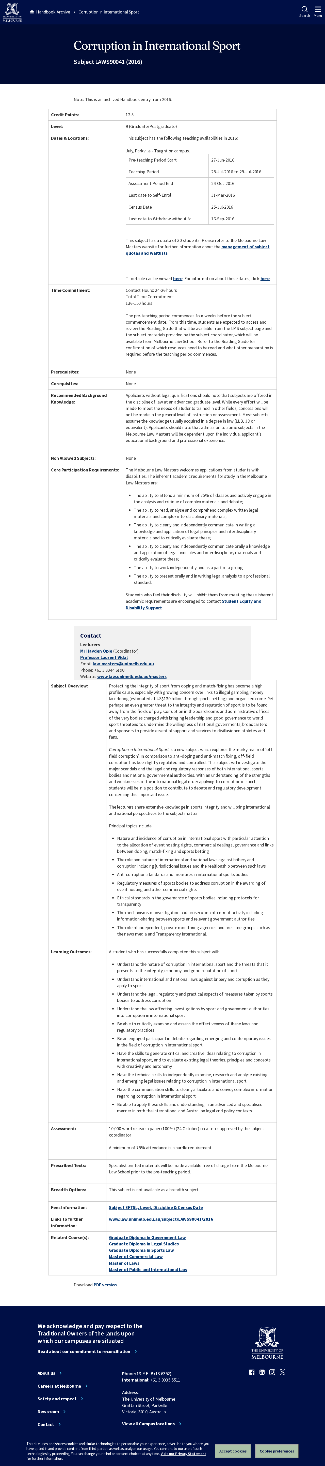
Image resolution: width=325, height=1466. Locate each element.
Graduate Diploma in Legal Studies (144, 1244)
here (177, 278)
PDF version (105, 1285)
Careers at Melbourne (59, 1386)
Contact (46, 1424)
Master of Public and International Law (148, 1269)
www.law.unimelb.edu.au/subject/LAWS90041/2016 (161, 1219)
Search (304, 15)
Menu (318, 15)
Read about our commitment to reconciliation (84, 1351)
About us (46, 1373)
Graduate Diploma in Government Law (147, 1237)
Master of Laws (124, 1263)
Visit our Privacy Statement (183, 1453)
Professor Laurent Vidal (104, 657)
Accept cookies (233, 1451)
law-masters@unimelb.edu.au (123, 664)
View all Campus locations (148, 1424)
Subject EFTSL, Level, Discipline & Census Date (156, 1207)
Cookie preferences (277, 1451)
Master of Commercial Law (136, 1256)
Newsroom (48, 1411)
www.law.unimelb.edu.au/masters (132, 676)
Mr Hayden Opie (96, 651)
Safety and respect (57, 1399)
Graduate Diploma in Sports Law (141, 1250)
